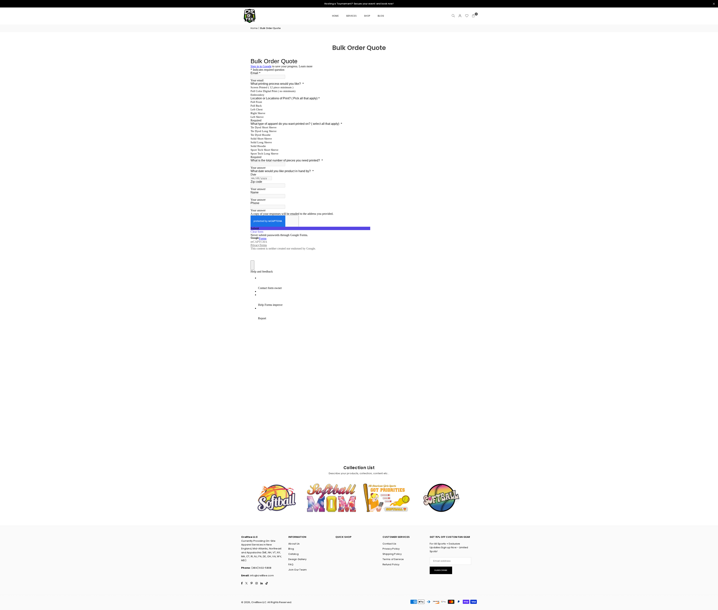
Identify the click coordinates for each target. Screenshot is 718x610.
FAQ (290, 564)
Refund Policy (391, 564)
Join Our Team (297, 569)
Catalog (293, 554)
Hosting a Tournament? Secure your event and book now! (359, 3)
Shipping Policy (392, 554)
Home (335, 15)
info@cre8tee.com (262, 575)
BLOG (381, 15)
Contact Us (389, 543)
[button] (473, 16)
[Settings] (460, 16)
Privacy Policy (391, 549)
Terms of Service (393, 559)
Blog (291, 549)
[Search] (453, 16)
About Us (294, 543)
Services (351, 15)
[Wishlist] (466, 16)
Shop (367, 15)
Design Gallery (297, 559)
